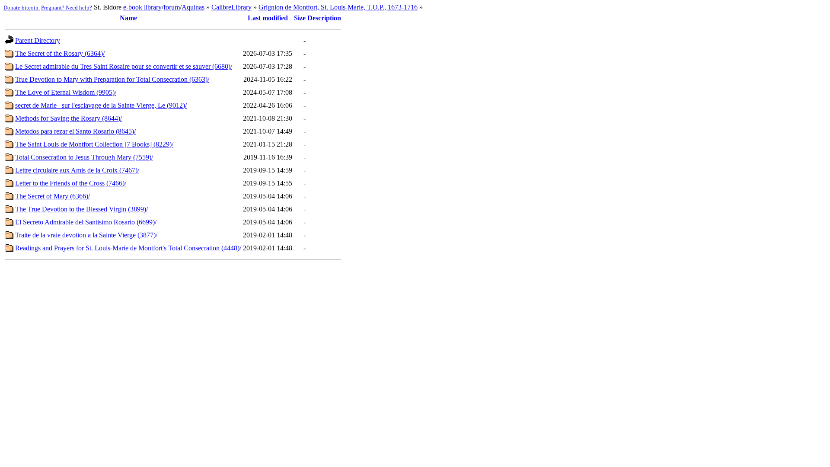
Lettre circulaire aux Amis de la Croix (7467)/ (77, 170)
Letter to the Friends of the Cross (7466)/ (70, 183)
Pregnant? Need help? (66, 7)
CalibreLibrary (231, 7)
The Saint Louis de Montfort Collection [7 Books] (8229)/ (94, 144)
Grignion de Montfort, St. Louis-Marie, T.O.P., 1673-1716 (338, 7)
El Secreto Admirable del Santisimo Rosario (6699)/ (85, 222)
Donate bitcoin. (21, 7)
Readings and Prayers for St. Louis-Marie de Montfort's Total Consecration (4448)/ (128, 248)
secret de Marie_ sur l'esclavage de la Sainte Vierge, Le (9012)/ (101, 105)
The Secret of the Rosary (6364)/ (60, 53)
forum (171, 7)
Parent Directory (37, 40)
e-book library (142, 7)
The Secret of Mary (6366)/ (52, 196)
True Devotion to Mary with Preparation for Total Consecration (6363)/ (112, 79)
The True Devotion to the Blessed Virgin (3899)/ (81, 209)
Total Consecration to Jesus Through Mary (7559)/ (84, 157)
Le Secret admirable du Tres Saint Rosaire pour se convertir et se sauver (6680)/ (123, 66)
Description (324, 18)
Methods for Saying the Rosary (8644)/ (68, 118)
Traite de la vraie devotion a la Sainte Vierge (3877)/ (86, 235)
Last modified (268, 18)
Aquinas (193, 7)
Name (128, 18)
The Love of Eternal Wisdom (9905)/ (65, 92)
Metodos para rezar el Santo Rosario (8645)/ (75, 131)
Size (300, 18)
